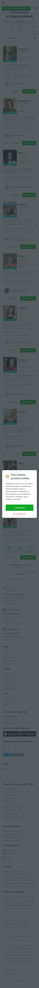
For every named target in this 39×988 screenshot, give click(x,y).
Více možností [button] (19, 513)
